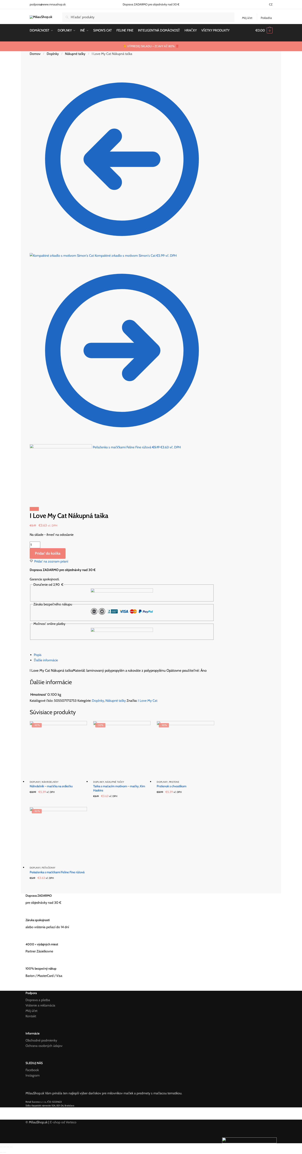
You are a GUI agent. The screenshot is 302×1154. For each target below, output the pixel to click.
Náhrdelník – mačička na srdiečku (51, 786)
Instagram (33, 1075)
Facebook (32, 1070)
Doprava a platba (38, 1000)
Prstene (174, 781)
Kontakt (31, 1016)
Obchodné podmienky (41, 1040)
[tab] (124, 655)
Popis (38, 655)
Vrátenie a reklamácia (40, 1005)
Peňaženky (48, 867)
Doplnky (53, 54)
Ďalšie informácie (46, 660)
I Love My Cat (147, 701)
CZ (271, 4)
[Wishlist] (81, 727)
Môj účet (247, 18)
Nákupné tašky (75, 54)
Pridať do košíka (47, 553)
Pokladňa (266, 18)
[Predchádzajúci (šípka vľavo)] (1, 1152)
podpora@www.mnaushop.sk (48, 4)
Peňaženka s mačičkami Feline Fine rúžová (57, 872)
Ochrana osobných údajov (44, 1046)
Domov (35, 54)
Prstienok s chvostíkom (171, 786)
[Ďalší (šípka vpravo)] (4, 1152)
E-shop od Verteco (63, 1122)
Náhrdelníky (50, 781)
